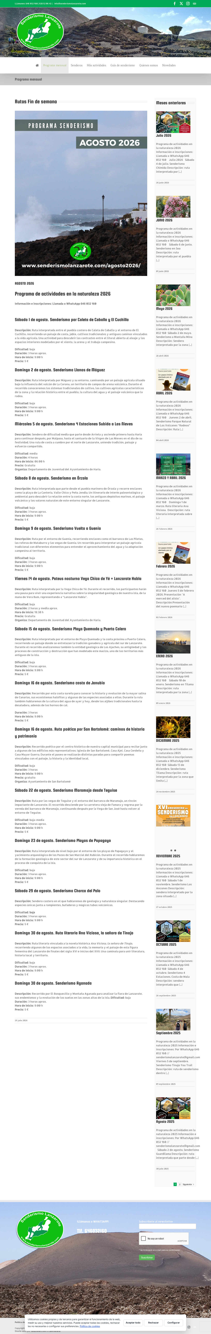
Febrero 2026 (165, 566)
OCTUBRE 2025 (166, 944)
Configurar (173, 1322)
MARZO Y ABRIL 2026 (171, 478)
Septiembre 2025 (168, 1033)
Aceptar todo (133, 1322)
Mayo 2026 (164, 308)
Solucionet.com (38, 1331)
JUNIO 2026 (164, 220)
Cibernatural (54, 1331)
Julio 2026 (163, 135)
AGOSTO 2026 (24, 283)
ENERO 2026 (164, 656)
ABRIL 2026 (164, 393)
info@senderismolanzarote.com (70, 3)
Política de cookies (90, 1326)
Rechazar (153, 1322)
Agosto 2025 (165, 1121)
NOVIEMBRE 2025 (168, 856)
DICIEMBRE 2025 (167, 740)
